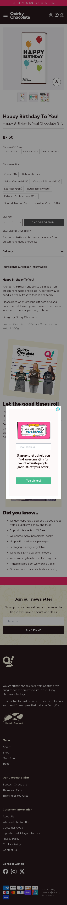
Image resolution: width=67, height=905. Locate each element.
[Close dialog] (58, 409)
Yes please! (33, 480)
